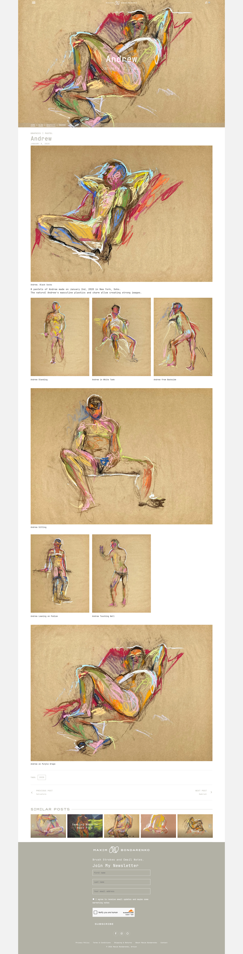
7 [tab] (130, 836)
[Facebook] (115, 933)
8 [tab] (133, 836)
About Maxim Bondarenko (146, 943)
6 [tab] (126, 836)
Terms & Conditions (102, 943)
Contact (164, 943)
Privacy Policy (82, 943)
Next (210, 826)
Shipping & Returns (123, 943)
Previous (33, 826)
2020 (41, 777)
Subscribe (104, 924)
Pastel (49, 133)
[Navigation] (34, 3)
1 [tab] (109, 836)
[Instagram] (121, 933)
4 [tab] (119, 836)
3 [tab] (116, 836)
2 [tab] (113, 836)
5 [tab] (123, 836)
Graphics (36, 133)
